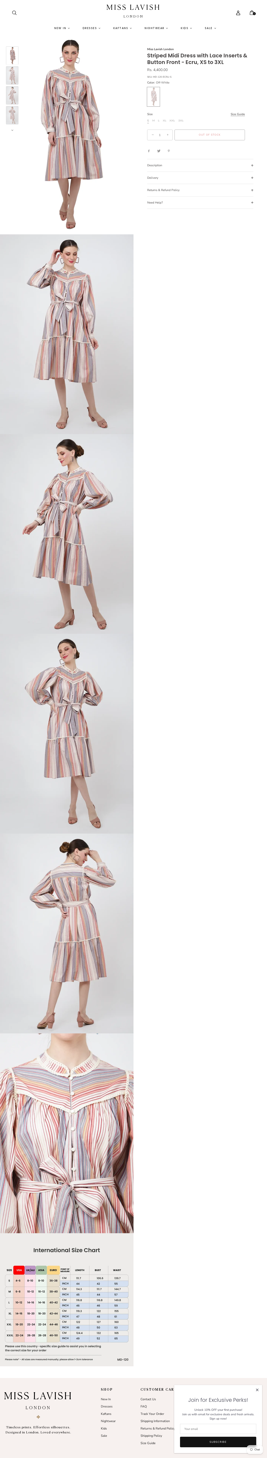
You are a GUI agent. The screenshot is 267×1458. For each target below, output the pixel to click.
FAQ (144, 1406)
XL (164, 121)
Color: (158, 82)
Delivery (152, 178)
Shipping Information (155, 1421)
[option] (12, 56)
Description (154, 165)
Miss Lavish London (160, 49)
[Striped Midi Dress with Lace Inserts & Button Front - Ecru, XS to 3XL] (12, 55)
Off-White (153, 96)
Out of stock (210, 135)
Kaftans (120, 28)
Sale (209, 28)
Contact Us (148, 1399)
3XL (181, 121)
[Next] (12, 130)
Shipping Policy (151, 1436)
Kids (184, 28)
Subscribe (218, 1442)
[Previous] (12, 40)
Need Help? (155, 202)
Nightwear (155, 28)
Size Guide (238, 114)
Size (196, 114)
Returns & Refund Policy (163, 190)
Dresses (90, 28)
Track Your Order (152, 1414)
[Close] (257, 1390)
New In (60, 28)
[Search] (16, 13)
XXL (172, 121)
